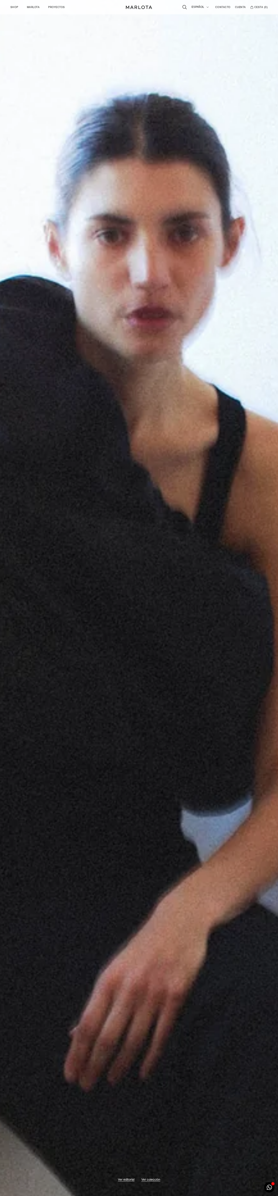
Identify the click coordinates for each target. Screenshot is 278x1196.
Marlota (33, 7)
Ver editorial (126, 1179)
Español (198, 6)
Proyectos (56, 7)
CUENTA (240, 7)
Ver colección (150, 1179)
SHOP (14, 7)
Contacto (223, 7)
